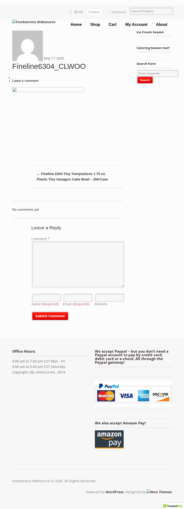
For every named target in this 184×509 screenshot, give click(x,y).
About (161, 24)
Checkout (118, 12)
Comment (40, 238)
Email (76, 304)
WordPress (115, 492)
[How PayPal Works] (133, 403)
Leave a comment (25, 80)
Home (76, 24)
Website (100, 304)
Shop (95, 24)
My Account (136, 24)
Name (45, 304)
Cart (113, 24)
